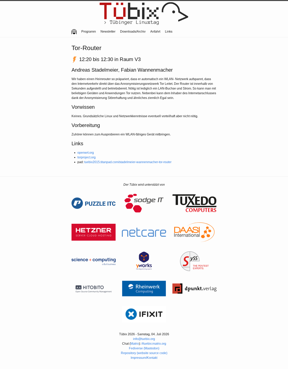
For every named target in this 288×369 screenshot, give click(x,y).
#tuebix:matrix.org (153, 343)
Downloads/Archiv (133, 31)
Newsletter (108, 31)
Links (168, 31)
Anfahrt (155, 31)
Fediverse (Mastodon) (144, 348)
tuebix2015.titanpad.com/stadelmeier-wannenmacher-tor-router (127, 162)
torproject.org (86, 157)
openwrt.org (85, 152)
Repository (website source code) (144, 353)
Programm (88, 31)
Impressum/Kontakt (144, 357)
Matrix (134, 343)
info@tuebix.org (144, 339)
